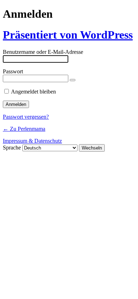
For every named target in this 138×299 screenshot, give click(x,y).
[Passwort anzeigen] (72, 80)
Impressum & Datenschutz (32, 141)
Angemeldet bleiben (33, 92)
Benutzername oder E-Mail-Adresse (43, 52)
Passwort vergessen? (26, 117)
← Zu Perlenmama (24, 129)
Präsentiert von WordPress (68, 34)
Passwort (13, 71)
